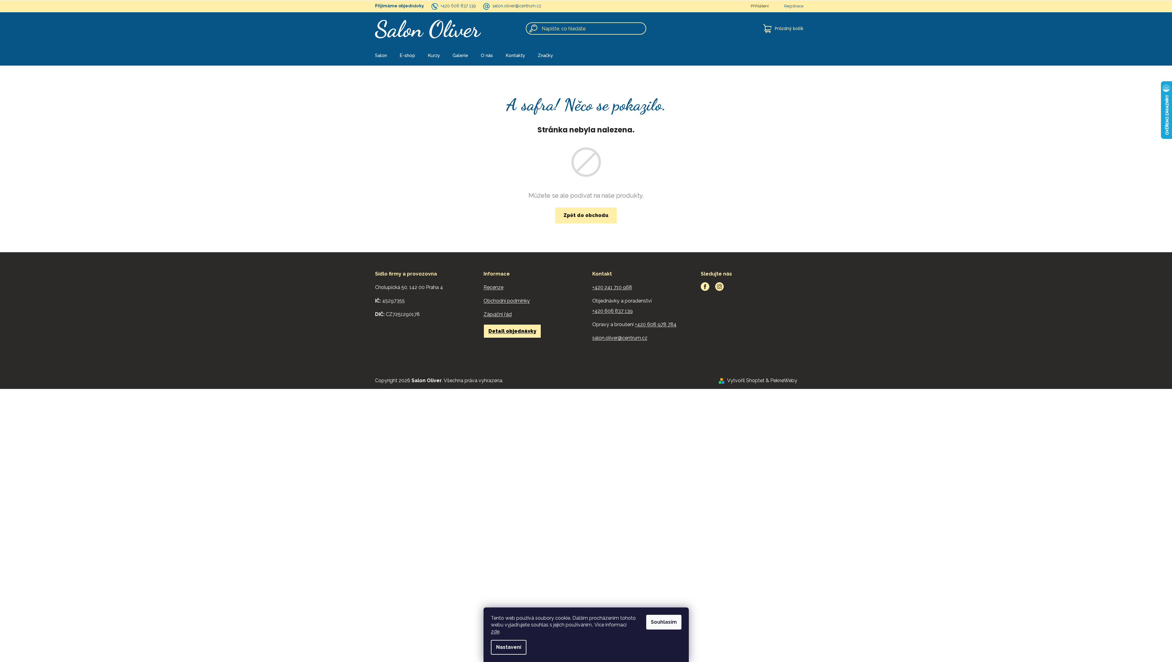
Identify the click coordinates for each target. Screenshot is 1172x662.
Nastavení (508, 647)
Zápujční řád (498, 314)
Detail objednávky (512, 331)
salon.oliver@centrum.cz (516, 5)
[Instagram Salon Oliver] (719, 286)
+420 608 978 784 (656, 324)
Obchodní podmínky (507, 301)
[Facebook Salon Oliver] (705, 286)
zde (495, 631)
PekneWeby (783, 380)
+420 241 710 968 (612, 287)
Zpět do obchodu (586, 215)
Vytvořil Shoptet (745, 380)
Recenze (493, 287)
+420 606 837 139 (458, 5)
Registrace (793, 6)
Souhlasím (664, 622)
